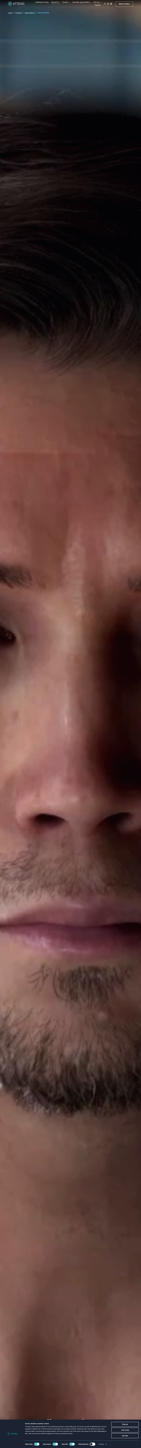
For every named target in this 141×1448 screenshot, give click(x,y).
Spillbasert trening (42, 2)
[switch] (55, 1444)
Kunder (65, 2)
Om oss (96, 2)
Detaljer (101, 1444)
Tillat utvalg (125, 1430)
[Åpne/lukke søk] (105, 4)
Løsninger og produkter (80, 2)
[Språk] (111, 4)
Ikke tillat (125, 1436)
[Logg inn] (108, 4)
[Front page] (16, 5)
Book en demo (124, 4)
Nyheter (98, 5)
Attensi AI (54, 2)
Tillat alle (125, 1424)
